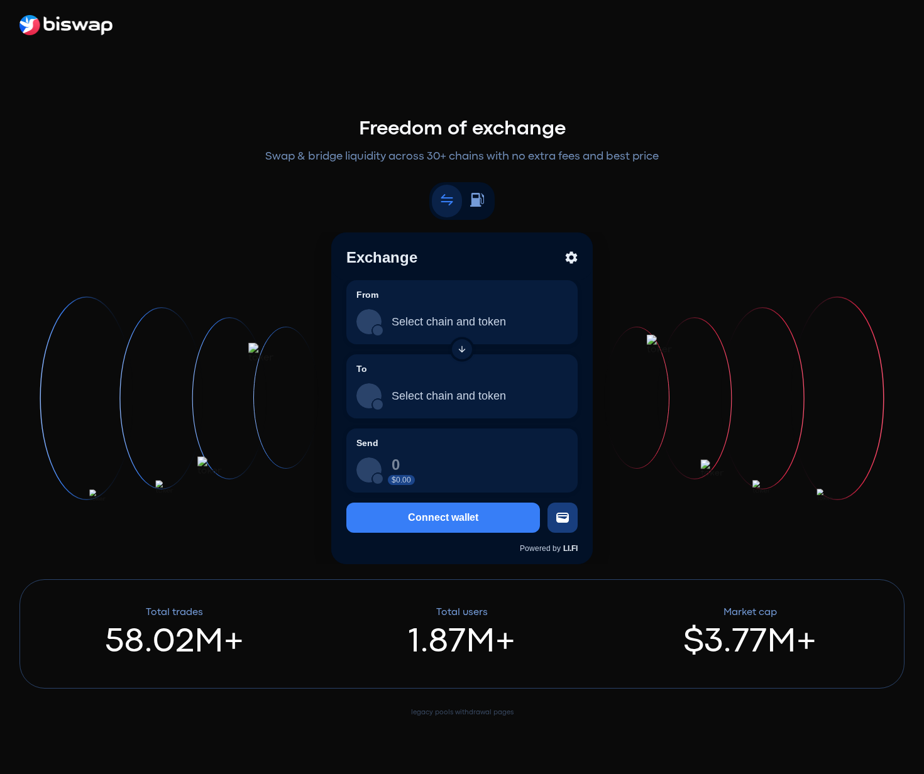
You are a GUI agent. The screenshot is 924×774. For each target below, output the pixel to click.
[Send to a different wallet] (562, 518)
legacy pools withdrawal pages (462, 712)
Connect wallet (443, 517)
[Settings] (571, 257)
